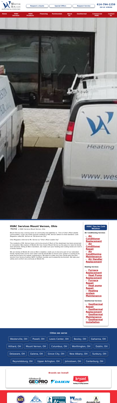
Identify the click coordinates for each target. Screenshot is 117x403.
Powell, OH (38, 339)
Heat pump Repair (94, 286)
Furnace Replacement (94, 271)
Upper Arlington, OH (48, 361)
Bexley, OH (80, 339)
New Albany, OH (78, 354)
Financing (44, 14)
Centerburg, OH (94, 361)
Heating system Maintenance (94, 293)
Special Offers (60, 6)
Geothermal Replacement (94, 310)
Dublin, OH (101, 346)
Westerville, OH (18, 339)
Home (4, 14)
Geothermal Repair (94, 305)
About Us (69, 14)
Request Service (83, 6)
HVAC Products (30, 14)
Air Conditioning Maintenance (94, 254)
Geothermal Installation (94, 320)
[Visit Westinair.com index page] (11, 6)
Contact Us (111, 14)
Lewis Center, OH (59, 339)
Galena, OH (36, 354)
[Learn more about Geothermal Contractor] (38, 385)
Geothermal (82, 14)
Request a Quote (37, 6)
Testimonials (57, 14)
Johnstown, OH (73, 361)
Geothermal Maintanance (94, 315)
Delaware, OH (17, 354)
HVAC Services (15, 14)
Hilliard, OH (14, 346)
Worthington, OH (81, 346)
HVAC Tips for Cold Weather (96, 227)
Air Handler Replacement (94, 260)
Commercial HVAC (97, 14)
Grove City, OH (56, 354)
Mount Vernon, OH (36, 346)
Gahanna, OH (98, 339)
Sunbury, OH (99, 354)
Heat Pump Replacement (94, 276)
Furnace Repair (92, 281)
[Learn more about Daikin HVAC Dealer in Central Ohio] (61, 385)
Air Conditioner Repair (93, 246)
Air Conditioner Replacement (94, 239)
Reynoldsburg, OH (23, 361)
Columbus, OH (59, 346)
